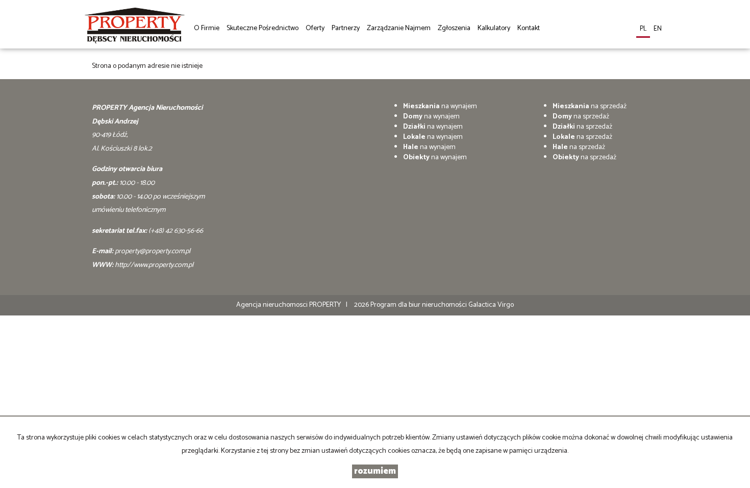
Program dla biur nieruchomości (419, 305)
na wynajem (440, 106)
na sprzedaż (590, 106)
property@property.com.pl (152, 251)
